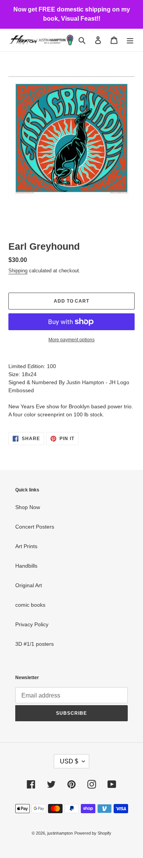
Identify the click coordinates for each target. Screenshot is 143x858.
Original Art (28, 585)
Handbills (26, 566)
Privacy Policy (31, 624)
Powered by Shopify (92, 833)
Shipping (17, 270)
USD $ (69, 761)
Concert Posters (34, 527)
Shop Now (27, 507)
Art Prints (26, 546)
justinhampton (60, 833)
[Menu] (130, 40)
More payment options (71, 339)
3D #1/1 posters (34, 644)
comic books (30, 605)
